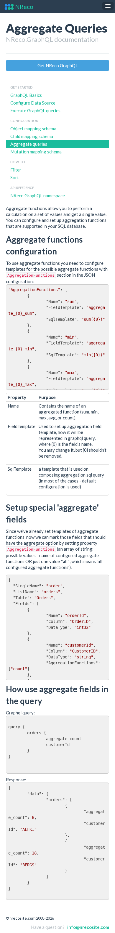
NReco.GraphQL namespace (37, 195)
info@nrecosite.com (88, 927)
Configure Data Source (32, 102)
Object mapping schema (33, 128)
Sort (14, 177)
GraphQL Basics (26, 95)
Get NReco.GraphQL (57, 65)
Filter (15, 169)
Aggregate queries (28, 144)
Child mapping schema (31, 136)
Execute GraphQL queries (35, 110)
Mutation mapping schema (36, 151)
